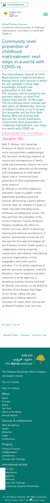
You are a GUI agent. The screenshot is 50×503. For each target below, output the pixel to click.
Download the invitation (22, 134)
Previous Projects (11, 449)
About (5, 398)
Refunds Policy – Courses (16, 335)
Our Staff (6, 408)
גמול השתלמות (39, 335)
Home (5, 24)
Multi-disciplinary (10, 425)
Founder (6, 401)
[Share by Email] (2, 481)
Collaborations (9, 452)
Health (5, 428)
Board (5, 405)
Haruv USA (7, 469)
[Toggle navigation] (45, 14)
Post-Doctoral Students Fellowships (20, 486)
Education (7, 432)
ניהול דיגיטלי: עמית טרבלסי (17, 500)
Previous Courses (18, 24)
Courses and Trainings (13, 459)
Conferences (8, 439)
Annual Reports (10, 415)
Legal (5, 435)
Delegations (8, 476)
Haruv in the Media (11, 412)
